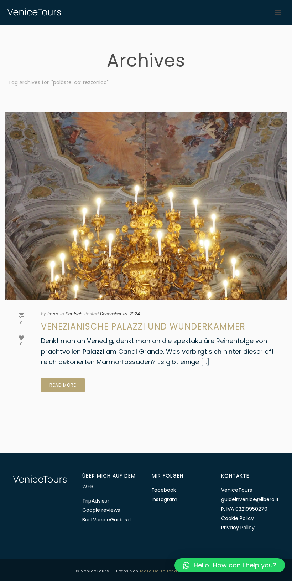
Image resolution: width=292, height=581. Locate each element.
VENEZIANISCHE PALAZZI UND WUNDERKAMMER (143, 326)
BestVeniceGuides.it (106, 519)
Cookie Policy (237, 518)
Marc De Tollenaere (162, 571)
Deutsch (74, 314)
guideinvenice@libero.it (250, 499)
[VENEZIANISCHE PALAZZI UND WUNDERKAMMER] (146, 206)
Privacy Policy (238, 527)
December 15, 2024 (120, 314)
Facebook (164, 490)
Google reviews (101, 510)
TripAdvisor (95, 500)
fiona (52, 314)
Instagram (164, 499)
